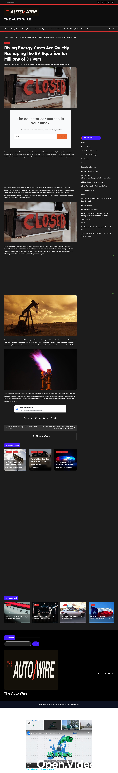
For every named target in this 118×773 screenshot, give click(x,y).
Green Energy (65, 64)
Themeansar (75, 704)
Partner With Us (56, 29)
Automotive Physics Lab (41, 29)
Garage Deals (15, 29)
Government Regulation (53, 64)
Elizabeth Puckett (35, 464)
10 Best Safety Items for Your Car (92, 182)
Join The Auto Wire (87, 190)
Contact (83, 163)
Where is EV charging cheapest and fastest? (47, 733)
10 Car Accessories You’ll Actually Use (94, 186)
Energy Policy (41, 64)
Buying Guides (26, 29)
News (7, 29)
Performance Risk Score (89, 209)
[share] (88, 732)
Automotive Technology (89, 155)
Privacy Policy (74, 29)
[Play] (70, 725)
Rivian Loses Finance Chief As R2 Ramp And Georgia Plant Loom (13, 619)
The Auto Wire (17, 19)
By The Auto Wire (9, 64)
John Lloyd (8, 467)
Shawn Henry (59, 467)
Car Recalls (85, 159)
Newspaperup (64, 704)
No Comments (30, 64)
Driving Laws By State (88, 167)
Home (83, 143)
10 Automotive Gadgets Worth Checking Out (96, 178)
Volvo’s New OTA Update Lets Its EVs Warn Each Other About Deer (42, 619)
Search (11, 637)
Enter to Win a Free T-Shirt (90, 171)
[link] (28, 733)
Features (7, 43)
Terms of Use (85, 29)
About (66, 29)
